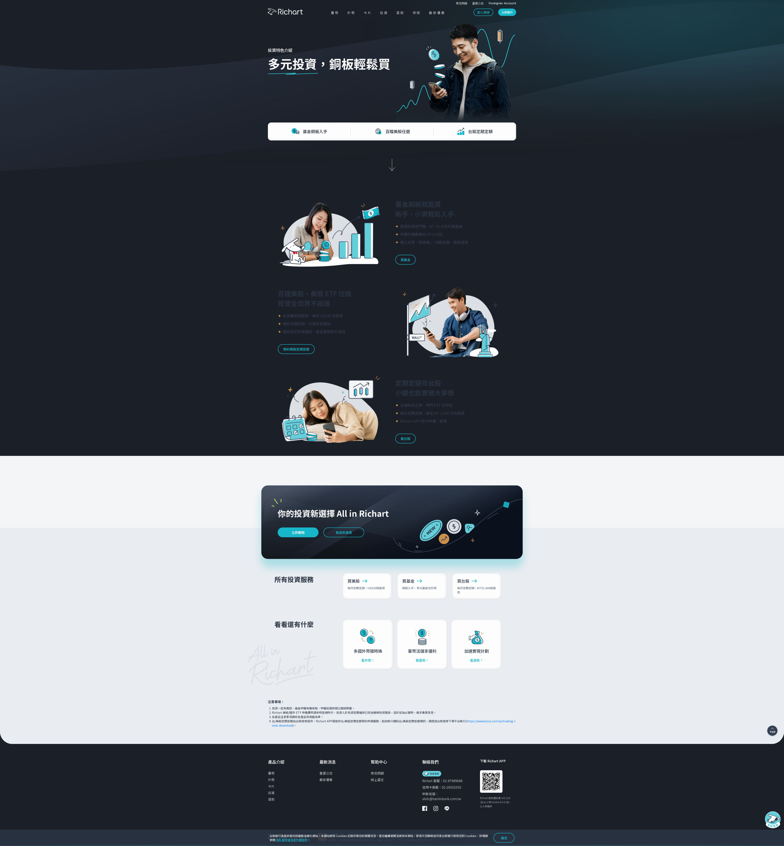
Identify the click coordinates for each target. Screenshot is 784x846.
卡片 (271, 786)
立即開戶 (507, 12)
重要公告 (326, 773)
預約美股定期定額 (296, 349)
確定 (504, 837)
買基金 (405, 259)
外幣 (271, 779)
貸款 (271, 799)
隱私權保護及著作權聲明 (291, 840)
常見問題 (377, 773)
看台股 (405, 438)
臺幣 (271, 773)
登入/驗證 (483, 12)
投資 (271, 792)
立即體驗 (298, 532)
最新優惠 (326, 779)
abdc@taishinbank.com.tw (441, 798)
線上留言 (377, 779)
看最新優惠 (344, 532)
